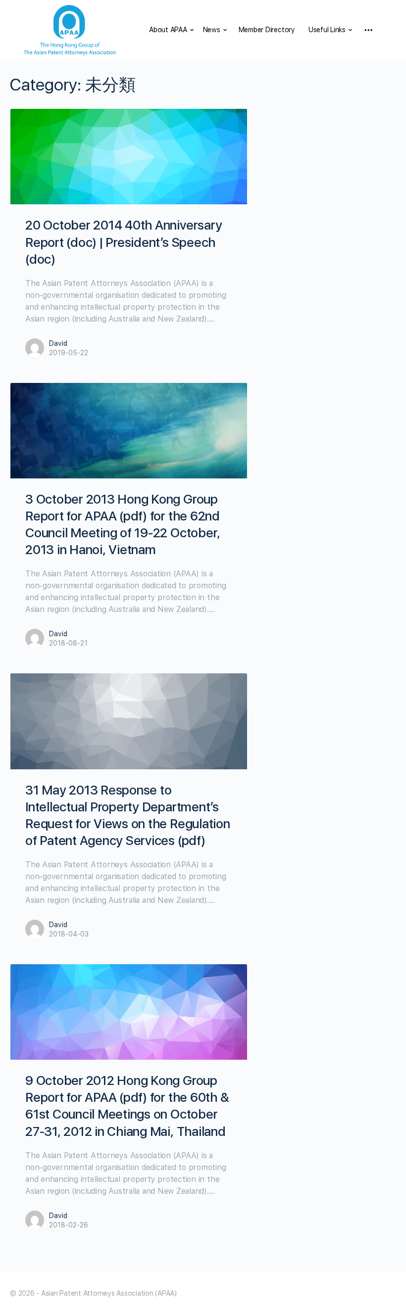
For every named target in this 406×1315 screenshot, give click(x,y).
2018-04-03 (69, 934)
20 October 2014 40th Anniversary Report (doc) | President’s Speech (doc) (123, 241)
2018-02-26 (68, 1225)
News (211, 30)
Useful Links (327, 30)
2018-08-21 (68, 643)
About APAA (168, 30)
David (58, 343)
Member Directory (267, 30)
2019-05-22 (68, 353)
